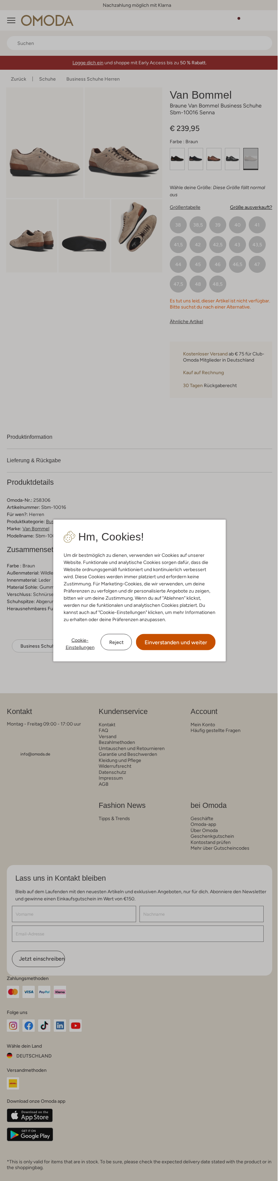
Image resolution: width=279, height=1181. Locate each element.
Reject (116, 642)
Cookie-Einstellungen (80, 643)
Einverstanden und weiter (176, 642)
